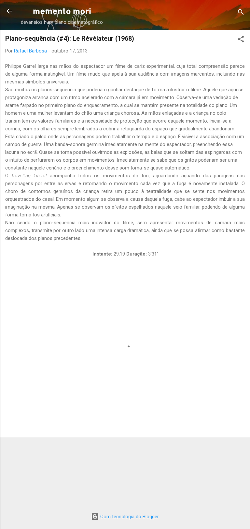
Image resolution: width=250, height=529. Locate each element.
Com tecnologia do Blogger (129, 517)
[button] (241, 40)
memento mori (62, 11)
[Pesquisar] (241, 13)
